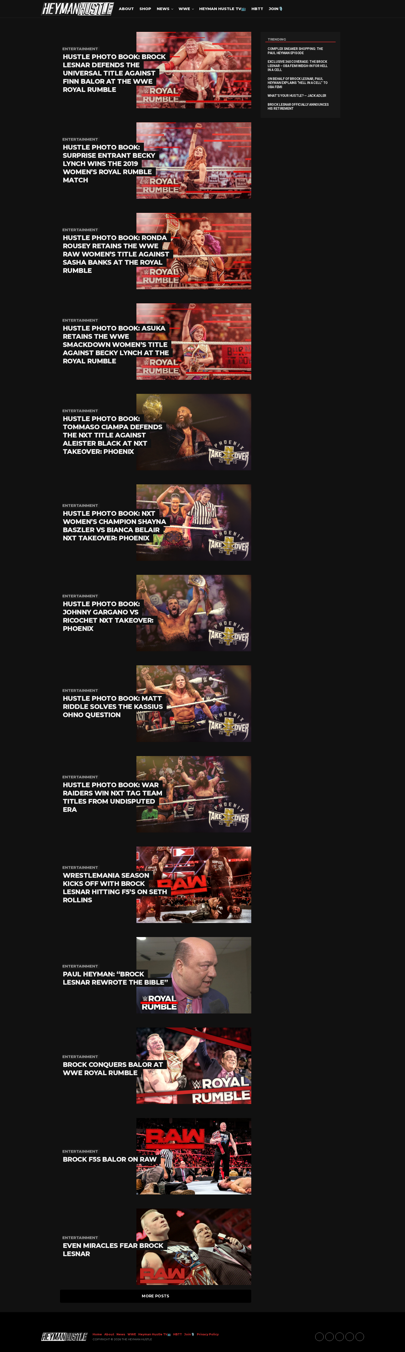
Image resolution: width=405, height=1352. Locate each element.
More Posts (155, 1296)
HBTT (257, 9)
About (126, 9)
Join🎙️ (276, 9)
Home (97, 1334)
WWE (184, 9)
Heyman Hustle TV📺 (222, 9)
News (163, 9)
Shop (145, 9)
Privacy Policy (208, 1334)
